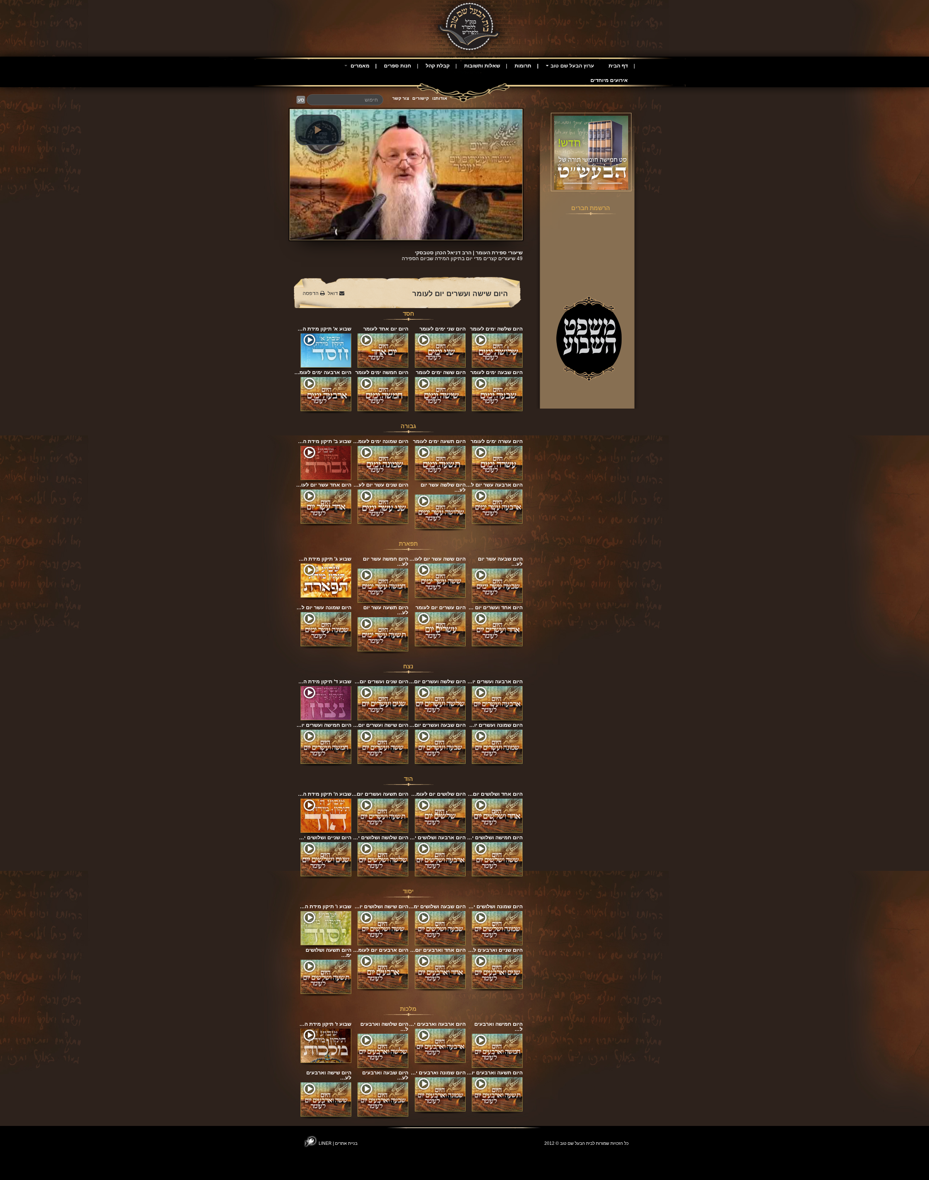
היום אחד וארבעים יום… (438, 950)
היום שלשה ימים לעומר (496, 329)
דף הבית (618, 66)
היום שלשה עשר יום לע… (443, 487)
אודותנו (439, 98)
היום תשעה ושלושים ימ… (328, 952)
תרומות (523, 66)
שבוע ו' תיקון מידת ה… (325, 906)
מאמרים (359, 66)
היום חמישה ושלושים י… (495, 837)
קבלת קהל (438, 66)
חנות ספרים (397, 66)
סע (301, 100)
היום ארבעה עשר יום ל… (494, 485)
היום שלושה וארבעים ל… (384, 1026)
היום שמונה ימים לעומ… (380, 441)
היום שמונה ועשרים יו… (496, 725)
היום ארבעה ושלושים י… (438, 837)
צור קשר (400, 98)
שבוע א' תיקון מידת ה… (324, 329)
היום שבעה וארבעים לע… (385, 1075)
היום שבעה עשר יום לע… (500, 561)
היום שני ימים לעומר (443, 329)
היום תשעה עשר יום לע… (385, 610)
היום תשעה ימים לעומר (439, 441)
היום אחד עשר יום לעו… (323, 485)
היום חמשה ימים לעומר (381, 372)
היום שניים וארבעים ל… (495, 950)
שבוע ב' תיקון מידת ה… (324, 441)
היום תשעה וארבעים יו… (495, 1072)
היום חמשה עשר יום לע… (385, 561)
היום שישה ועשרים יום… (380, 725)
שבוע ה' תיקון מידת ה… (324, 794)
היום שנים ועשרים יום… (381, 681)
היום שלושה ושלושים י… (380, 837)
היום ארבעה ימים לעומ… (322, 372)
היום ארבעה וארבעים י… (437, 1024)
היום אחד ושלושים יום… (495, 794)
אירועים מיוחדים (609, 80)
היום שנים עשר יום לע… (380, 485)
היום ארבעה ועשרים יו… (495, 681)
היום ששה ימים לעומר (441, 372)
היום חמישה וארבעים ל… (498, 1026)
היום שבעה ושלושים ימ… (437, 906)
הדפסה (311, 293)
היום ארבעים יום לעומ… (380, 950)
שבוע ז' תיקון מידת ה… (325, 1024)
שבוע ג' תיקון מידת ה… (325, 559)
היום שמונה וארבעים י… (438, 1072)
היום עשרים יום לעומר (441, 607)
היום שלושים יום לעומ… (438, 794)
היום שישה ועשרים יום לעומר (460, 294)
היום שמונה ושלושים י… (495, 906)
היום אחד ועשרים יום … (495, 607)
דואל (333, 293)
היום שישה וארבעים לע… (328, 1075)
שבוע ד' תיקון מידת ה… (324, 681)
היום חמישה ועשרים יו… (323, 725)
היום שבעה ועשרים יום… (437, 725)
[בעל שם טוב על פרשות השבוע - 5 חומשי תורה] (591, 152)
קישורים (420, 98)
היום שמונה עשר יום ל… (323, 607)
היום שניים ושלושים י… (325, 837)
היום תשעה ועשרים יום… (380, 794)
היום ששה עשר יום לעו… (437, 559)
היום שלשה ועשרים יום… (437, 681)
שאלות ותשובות (482, 66)
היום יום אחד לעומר (385, 329)
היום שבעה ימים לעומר (496, 372)
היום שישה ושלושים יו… (381, 906)
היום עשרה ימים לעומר (497, 441)
